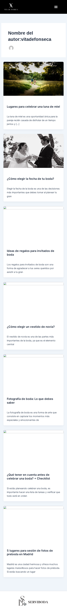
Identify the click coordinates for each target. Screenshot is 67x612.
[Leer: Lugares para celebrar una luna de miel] (33, 78)
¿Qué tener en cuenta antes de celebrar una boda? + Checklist (28, 476)
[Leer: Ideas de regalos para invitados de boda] (33, 223)
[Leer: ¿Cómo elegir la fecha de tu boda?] (33, 150)
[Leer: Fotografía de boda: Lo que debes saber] (33, 371)
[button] (55, 7)
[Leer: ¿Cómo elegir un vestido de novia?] (33, 298)
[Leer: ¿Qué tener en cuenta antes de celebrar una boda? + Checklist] (33, 446)
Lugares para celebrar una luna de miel (33, 106)
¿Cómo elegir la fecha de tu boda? (30, 178)
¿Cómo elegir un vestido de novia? (31, 326)
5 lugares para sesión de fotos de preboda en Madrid (30, 552)
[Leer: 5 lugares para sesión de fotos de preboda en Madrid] (33, 522)
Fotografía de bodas (16, 101)
